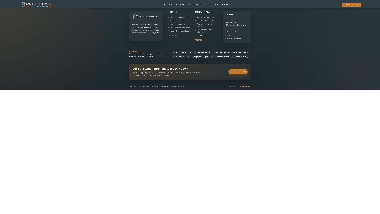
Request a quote (351, 5)
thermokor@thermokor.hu (235, 38)
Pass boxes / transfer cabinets (205, 25)
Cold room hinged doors (179, 21)
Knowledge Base (196, 5)
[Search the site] (337, 5)
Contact (225, 5)
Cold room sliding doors (178, 17)
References (213, 5)
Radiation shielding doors (206, 21)
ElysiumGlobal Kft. (244, 87)
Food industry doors (177, 24)
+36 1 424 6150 (230, 32)
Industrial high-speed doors (180, 31)
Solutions (180, 5)
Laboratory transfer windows (204, 31)
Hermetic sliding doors (205, 17)
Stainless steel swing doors (180, 28)
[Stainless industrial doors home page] (146, 17)
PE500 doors (201, 35)
